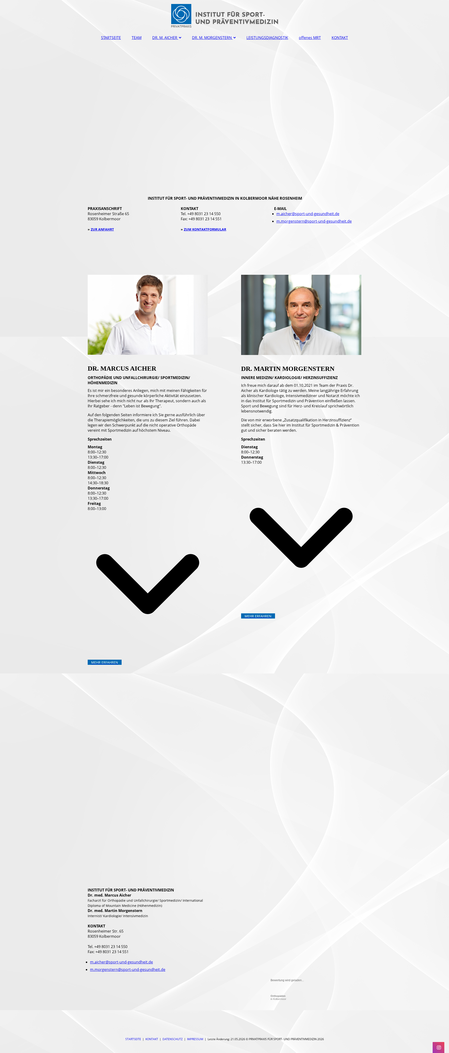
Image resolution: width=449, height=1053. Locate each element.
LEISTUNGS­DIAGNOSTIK (267, 37)
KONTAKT (340, 37)
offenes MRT (310, 37)
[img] (224, 15)
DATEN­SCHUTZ (173, 1039)
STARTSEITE (111, 37)
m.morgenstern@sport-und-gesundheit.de (314, 221)
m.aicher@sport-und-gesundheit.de (307, 213)
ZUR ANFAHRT (102, 229)
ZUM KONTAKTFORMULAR (205, 229)
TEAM (136, 37)
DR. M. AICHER (164, 37)
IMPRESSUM (195, 1039)
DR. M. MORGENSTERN (212, 37)
